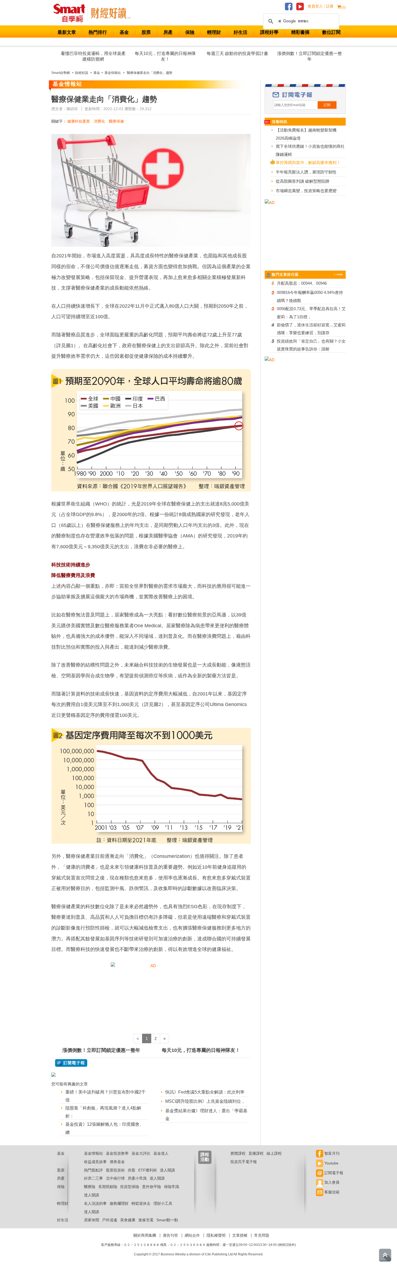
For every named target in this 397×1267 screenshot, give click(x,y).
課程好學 (269, 32)
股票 (146, 32)
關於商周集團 (144, 1235)
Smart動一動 (167, 1220)
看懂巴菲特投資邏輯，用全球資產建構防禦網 (93, 56)
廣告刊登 (170, 1235)
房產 (168, 32)
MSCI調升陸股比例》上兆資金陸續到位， (205, 1101)
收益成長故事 (95, 1162)
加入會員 (331, 1182)
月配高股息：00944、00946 (302, 283)
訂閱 (327, 105)
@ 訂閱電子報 (71, 1063)
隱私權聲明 (216, 1235)
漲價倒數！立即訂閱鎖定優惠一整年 (309, 56)
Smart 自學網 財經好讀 (110, 13)
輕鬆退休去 (141, 1203)
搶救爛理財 (119, 1203)
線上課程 (274, 1153)
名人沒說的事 (95, 1203)
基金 (124, 32)
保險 (189, 32)
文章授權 (239, 1235)
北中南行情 (115, 1178)
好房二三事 (93, 1178)
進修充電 (145, 1220)
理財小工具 (162, 1203)
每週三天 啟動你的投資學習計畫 (237, 53)
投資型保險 (129, 1186)
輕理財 (214, 32)
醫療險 (89, 1186)
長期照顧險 (107, 1186)
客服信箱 (331, 1192)
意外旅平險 (151, 1186)
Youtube (330, 1163)
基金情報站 (93, 1153)
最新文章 (67, 32)
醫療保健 (116, 121)
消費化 (99, 121)
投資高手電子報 (243, 1162)
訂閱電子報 (333, 1173)
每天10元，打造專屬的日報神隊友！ (165, 56)
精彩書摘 (300, 32)
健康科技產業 (78, 121)
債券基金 (117, 1162)
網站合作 (192, 1235)
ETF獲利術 (147, 1170)
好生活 (240, 32)
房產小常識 (137, 1178)
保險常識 (171, 1186)
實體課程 (237, 1153)
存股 (131, 1170)
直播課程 (256, 1153)
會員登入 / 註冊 (321, 6)
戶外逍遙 (109, 1220)
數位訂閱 (331, 32)
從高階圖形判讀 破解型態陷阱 (302, 181)
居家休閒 (91, 1220)
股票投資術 (115, 1170)
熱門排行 (98, 32)
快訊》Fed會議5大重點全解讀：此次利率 (204, 1092)
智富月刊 (331, 1153)
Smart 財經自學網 (71, 13)
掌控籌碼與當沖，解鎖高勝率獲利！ (308, 162)
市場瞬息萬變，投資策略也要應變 (306, 190)
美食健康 (127, 1220)
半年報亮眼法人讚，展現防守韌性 (306, 172)
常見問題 (261, 1235)
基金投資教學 (117, 1153)
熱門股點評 (93, 1170)
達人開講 (167, 1170)
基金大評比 (141, 1153)
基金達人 (161, 1153)
